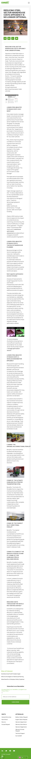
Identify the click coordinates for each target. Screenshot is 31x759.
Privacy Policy (5, 691)
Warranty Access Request (19, 730)
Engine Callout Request (21, 719)
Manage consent (2, 756)
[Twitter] (6, 751)
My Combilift (18, 736)
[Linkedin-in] (2, 751)
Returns (4, 722)
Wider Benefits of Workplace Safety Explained (12, 679)
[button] (29, 3)
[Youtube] (14, 751)
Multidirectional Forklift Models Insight (10, 674)
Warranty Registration (21, 727)
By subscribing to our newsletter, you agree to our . (14, 690)
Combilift (8, 754)
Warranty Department (21, 722)
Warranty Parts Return (21, 724)
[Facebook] (10, 751)
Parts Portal (5, 719)
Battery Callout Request (21, 717)
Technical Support (20, 733)
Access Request (6, 724)
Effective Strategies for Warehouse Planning (12, 676)
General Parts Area (6, 717)
